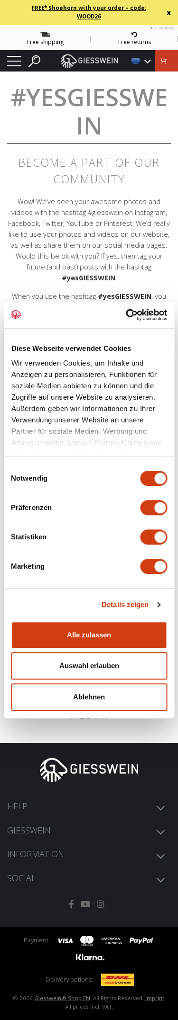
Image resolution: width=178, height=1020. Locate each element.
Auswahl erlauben (89, 666)
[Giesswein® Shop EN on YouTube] (85, 904)
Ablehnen (89, 697)
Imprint (154, 998)
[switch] (153, 507)
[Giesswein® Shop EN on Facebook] (71, 904)
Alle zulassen (89, 635)
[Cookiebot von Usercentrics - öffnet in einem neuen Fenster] (126, 315)
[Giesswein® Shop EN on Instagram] (100, 904)
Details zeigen (125, 604)
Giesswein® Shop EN (62, 998)
